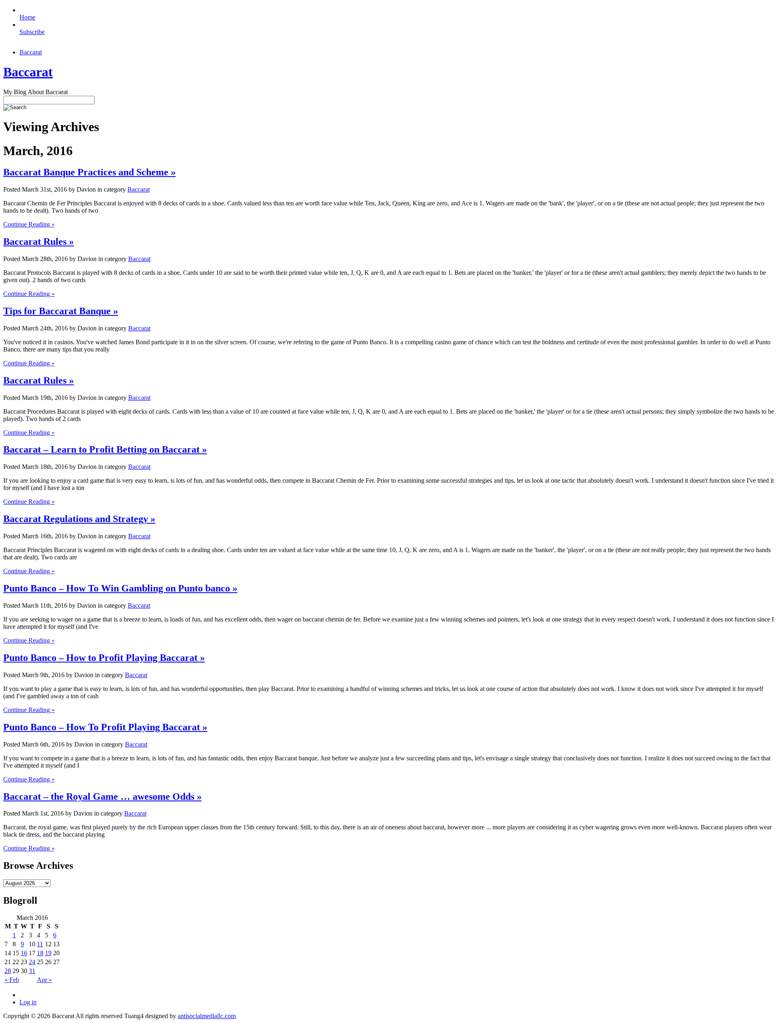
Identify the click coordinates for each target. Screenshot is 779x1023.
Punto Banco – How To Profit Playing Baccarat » (105, 727)
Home (27, 17)
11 (40, 944)
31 (32, 970)
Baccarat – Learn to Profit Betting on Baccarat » (105, 449)
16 (24, 953)
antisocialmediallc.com (207, 1015)
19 (48, 953)
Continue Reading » (29, 224)
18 (40, 953)
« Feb (11, 979)
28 (7, 970)
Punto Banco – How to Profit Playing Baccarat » (104, 657)
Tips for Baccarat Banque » (60, 311)
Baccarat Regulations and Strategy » (79, 519)
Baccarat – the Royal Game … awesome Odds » (102, 796)
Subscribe (32, 31)
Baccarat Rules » (38, 241)
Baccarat (30, 52)
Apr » (44, 979)
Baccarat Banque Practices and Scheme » (89, 172)
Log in (28, 1002)
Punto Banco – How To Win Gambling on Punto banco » (120, 588)
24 (32, 961)
